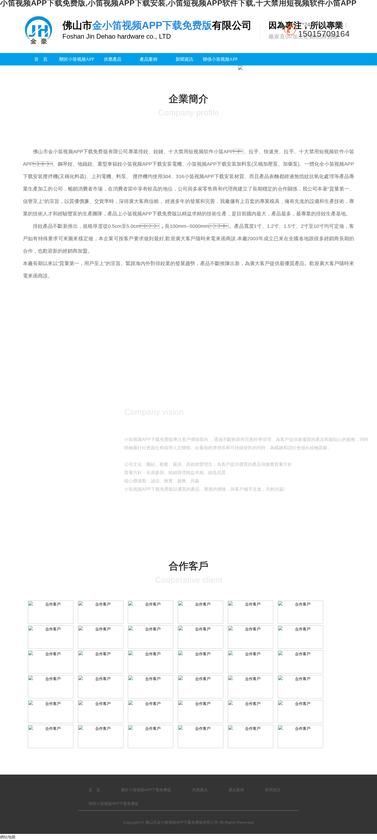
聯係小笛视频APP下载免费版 (220, 65)
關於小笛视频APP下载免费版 (76, 65)
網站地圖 (7, 837)
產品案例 (148, 59)
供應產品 (112, 59)
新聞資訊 (184, 59)
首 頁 (40, 59)
